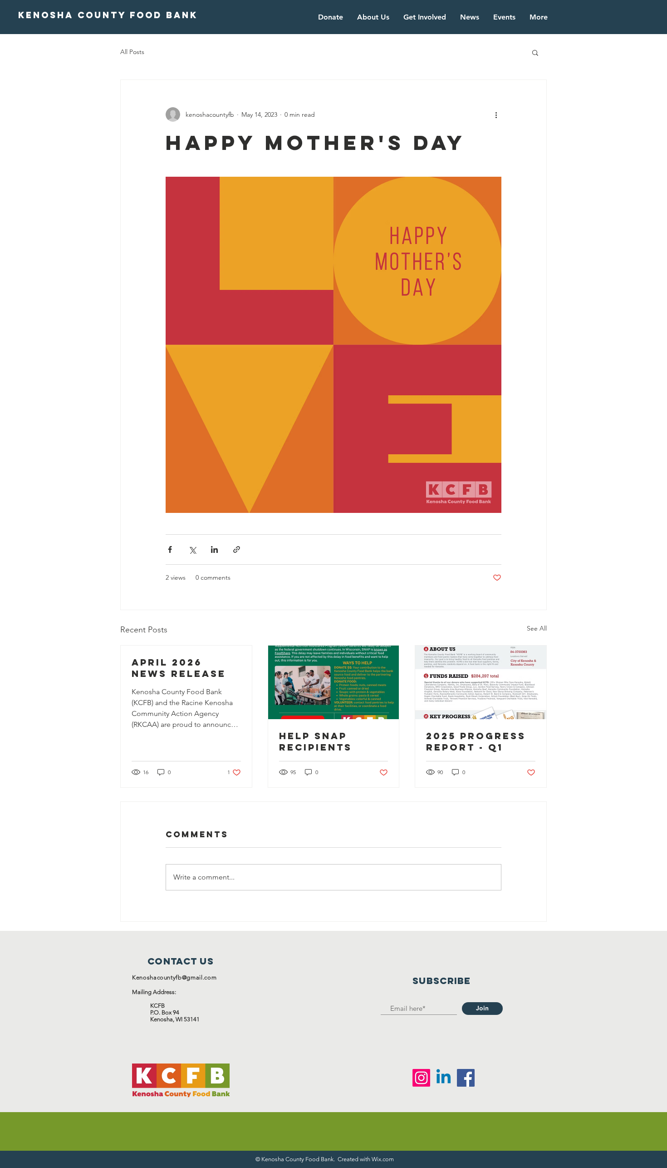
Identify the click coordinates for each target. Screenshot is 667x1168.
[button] (535, 52)
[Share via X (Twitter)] (192, 549)
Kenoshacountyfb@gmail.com (174, 977)
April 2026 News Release (179, 667)
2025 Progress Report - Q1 (476, 741)
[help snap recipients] (333, 682)
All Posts (132, 52)
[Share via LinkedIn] (214, 549)
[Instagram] (421, 1078)
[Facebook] (466, 1078)
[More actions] (495, 114)
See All (537, 628)
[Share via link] (236, 549)
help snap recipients (315, 741)
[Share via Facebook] (170, 549)
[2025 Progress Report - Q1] (480, 682)
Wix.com (383, 1159)
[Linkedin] (443, 1078)
